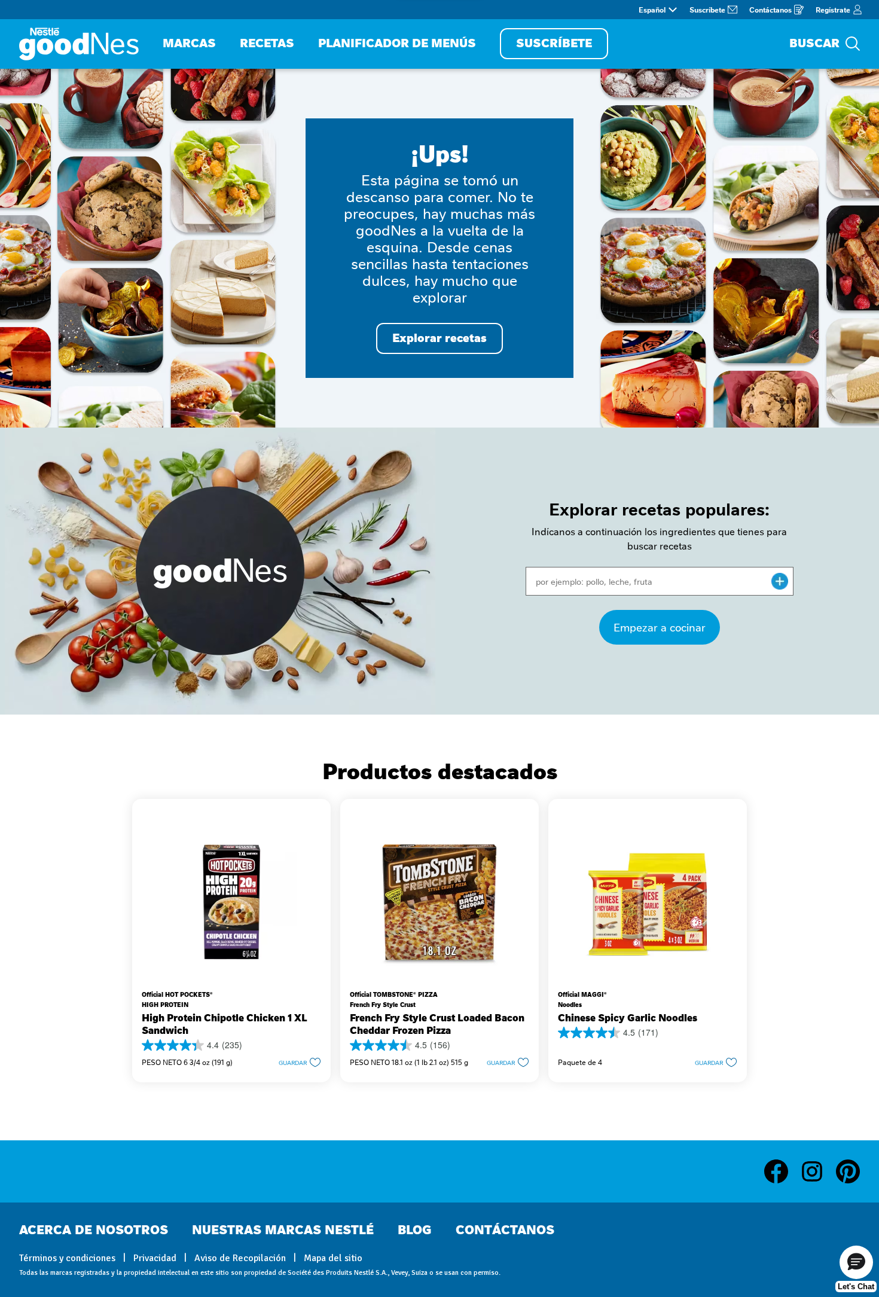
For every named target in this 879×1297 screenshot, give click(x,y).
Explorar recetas (439, 338)
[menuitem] (189, 44)
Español (652, 9)
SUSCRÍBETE (554, 43)
